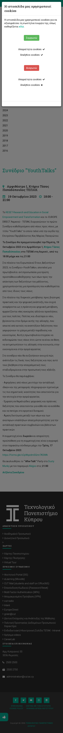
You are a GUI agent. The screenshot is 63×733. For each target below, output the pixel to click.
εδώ (21, 26)
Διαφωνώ (31, 68)
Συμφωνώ (31, 38)
